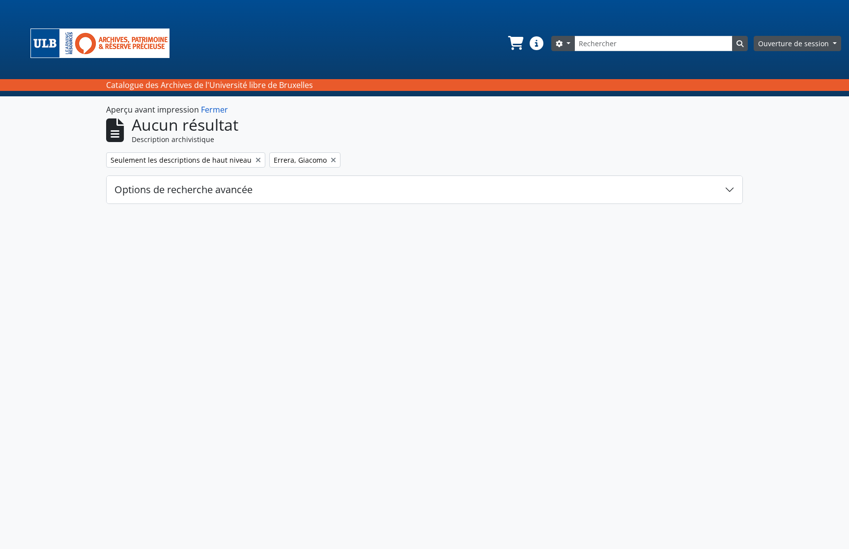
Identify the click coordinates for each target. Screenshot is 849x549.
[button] (515, 43)
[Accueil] (103, 43)
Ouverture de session (794, 43)
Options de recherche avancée (183, 189)
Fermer (214, 109)
